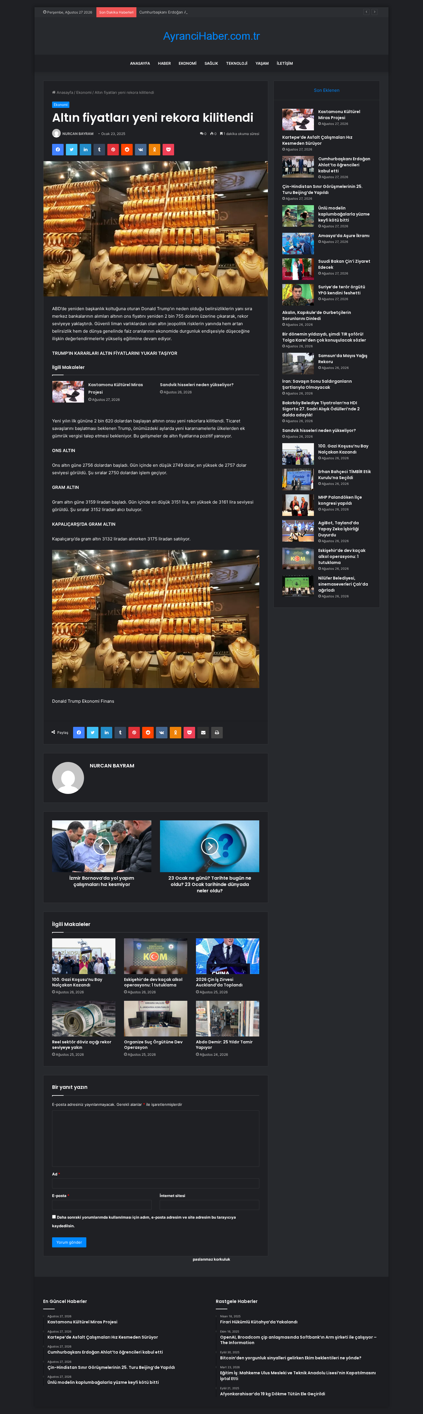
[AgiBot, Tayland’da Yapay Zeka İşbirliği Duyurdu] (298, 531)
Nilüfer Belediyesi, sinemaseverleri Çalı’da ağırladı (343, 584)
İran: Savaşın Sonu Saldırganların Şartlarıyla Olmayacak (317, 384)
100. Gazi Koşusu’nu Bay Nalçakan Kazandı (77, 982)
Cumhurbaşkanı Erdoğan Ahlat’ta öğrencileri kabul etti (187, 12)
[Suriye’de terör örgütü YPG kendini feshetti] (298, 295)
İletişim (285, 63)
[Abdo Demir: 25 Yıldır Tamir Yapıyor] (227, 1018)
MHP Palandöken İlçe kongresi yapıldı (340, 500)
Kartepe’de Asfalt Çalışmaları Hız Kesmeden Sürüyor (317, 140)
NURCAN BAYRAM (78, 134)
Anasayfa (140, 63)
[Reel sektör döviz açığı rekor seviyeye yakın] (83, 1018)
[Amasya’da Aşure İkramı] (298, 243)
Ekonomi (188, 63)
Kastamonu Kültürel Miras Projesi (339, 115)
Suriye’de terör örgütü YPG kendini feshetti (341, 290)
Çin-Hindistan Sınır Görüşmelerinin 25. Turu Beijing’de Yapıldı (322, 189)
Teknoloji (236, 63)
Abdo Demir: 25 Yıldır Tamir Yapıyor (224, 1044)
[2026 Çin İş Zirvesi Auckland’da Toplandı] (227, 956)
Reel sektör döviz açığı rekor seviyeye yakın (81, 1044)
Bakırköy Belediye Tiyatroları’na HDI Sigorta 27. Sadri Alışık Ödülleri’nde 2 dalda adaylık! (321, 409)
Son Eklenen (327, 90)
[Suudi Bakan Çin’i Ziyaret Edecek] (298, 269)
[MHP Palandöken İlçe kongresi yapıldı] (298, 505)
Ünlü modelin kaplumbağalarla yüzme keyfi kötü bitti (344, 214)
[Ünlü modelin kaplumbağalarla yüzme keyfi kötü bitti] (298, 216)
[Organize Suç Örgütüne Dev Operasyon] (155, 1018)
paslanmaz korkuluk (211, 1259)
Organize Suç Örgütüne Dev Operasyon (153, 1044)
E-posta (60, 1195)
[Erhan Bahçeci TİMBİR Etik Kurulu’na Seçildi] (298, 479)
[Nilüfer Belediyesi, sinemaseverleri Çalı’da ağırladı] (298, 586)
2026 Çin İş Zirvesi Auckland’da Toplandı (219, 982)
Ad (56, 1174)
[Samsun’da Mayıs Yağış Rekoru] (298, 363)
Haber (164, 63)
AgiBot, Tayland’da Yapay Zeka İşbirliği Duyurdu (338, 529)
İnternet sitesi (172, 1195)
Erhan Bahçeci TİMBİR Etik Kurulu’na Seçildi (344, 475)
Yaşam (262, 63)
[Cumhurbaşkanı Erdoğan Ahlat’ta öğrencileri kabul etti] (298, 167)
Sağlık (211, 63)
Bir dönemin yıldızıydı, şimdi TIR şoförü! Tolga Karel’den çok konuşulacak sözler (324, 337)
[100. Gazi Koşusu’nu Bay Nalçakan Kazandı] (83, 956)
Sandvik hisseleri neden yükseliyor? (197, 385)
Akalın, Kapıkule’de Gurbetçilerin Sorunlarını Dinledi (316, 315)
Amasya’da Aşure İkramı (343, 236)
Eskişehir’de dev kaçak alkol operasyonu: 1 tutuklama (153, 982)
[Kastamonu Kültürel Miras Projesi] (68, 392)
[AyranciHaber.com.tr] (211, 36)
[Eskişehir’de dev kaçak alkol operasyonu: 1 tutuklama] (155, 956)
